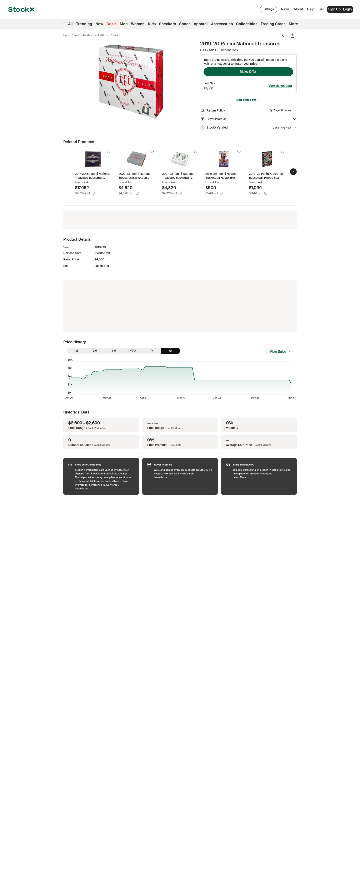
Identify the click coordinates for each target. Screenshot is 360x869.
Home (66, 35)
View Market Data (280, 86)
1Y (151, 351)
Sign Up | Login (340, 9)
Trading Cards (273, 23)
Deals (111, 23)
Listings (269, 9)
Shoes (184, 23)
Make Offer (248, 71)
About (299, 10)
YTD (133, 351)
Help (310, 9)
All (70, 23)
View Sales (278, 351)
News (285, 9)
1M (76, 351)
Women (138, 23)
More (293, 23)
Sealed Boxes (101, 35)
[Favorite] (284, 35)
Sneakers (167, 23)
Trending (84, 23)
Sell (321, 9)
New (99, 23)
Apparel (201, 23)
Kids (152, 23)
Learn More (105, 488)
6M (114, 351)
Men (124, 23)
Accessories (222, 23)
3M (95, 351)
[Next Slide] (293, 171)
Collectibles (246, 23)
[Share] (292, 35)
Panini (116, 35)
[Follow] (108, 152)
